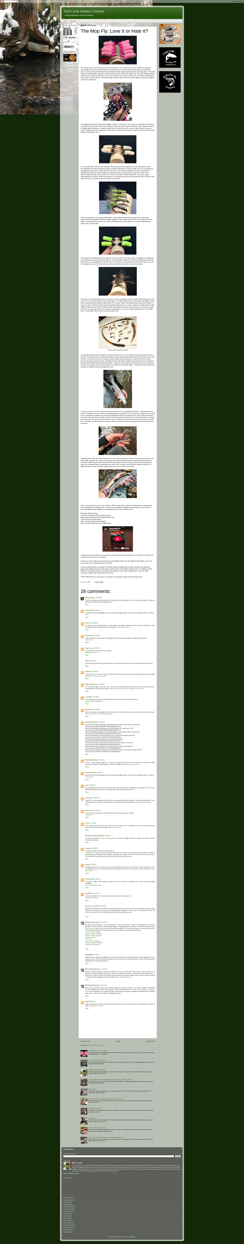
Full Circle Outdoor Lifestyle (84, 11)
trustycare (88, 848)
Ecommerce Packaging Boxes (94, 835)
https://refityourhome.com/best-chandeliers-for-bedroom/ (126, 688)
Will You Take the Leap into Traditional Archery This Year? (105, 1099)
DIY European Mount (94, 1108)
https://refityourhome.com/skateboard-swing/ (98, 714)
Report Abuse (68, 1149)
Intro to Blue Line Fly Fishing (97, 1060)
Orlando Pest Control (114, 827)
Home (65, 21)
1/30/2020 (97, 648)
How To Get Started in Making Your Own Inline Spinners (105, 1137)
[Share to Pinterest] (103, 582)
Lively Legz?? (92, 1089)
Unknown (88, 671)
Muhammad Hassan (91, 684)
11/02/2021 (96, 893)
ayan (86, 785)
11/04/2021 (102, 906)
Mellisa (87, 661)
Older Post (150, 1041)
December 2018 (68, 1225)
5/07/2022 (97, 954)
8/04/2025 (92, 1001)
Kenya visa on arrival (92, 906)
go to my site (89, 777)
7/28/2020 (97, 709)
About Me (73, 21)
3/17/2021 (93, 823)
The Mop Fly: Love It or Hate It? (98, 1050)
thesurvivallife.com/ (123, 627)
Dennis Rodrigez (90, 772)
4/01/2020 (93, 661)
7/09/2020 (95, 671)
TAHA (87, 1001)
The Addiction (92, 1118)
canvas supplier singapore (93, 932)
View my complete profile (70, 1173)
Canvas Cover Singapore (92, 941)
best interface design (91, 897)
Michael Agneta (90, 597)
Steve (87, 614)
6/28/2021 (97, 879)
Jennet (87, 823)
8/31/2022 (104, 985)
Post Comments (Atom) (96, 1045)
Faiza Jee (88, 623)
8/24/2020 (100, 772)
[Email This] (95, 582)
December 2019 (68, 1207)
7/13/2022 (104, 969)
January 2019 (67, 1223)
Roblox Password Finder (111, 959)
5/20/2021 (93, 864)
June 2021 (66, 1202)
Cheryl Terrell (89, 610)
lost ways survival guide (99, 676)
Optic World (88, 640)
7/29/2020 (102, 722)
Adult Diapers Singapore (92, 852)
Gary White (88, 893)
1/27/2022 (104, 922)
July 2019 (66, 1213)
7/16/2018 (99, 597)
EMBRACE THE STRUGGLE (97, 1070)
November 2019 (68, 1209)
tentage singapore (90, 937)
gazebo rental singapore (92, 944)
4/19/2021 (108, 835)
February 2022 (67, 1200)
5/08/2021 (95, 848)
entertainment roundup (96, 1006)
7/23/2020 (102, 684)
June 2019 (66, 1216)
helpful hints (88, 815)
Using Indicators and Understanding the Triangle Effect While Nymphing (110, 1079)
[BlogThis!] (97, 582)
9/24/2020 (92, 785)
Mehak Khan (89, 709)
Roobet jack (89, 635)
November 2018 (68, 1227)
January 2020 (67, 1204)
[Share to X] (99, 582)
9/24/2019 (95, 623)
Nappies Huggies (146, 802)
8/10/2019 (97, 610)
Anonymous (89, 797)
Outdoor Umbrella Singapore (122, 977)
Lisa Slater (88, 697)
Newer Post (85, 1041)
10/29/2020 (97, 810)
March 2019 (67, 1220)
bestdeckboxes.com (91, 652)
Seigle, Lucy (89, 648)
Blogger (132, 1237)
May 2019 (66, 1218)
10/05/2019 (97, 635)
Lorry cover (88, 939)
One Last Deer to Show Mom (97, 1128)
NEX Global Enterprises (92, 922)
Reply (87, 604)
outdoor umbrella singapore (93, 935)
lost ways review (135, 764)
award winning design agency (94, 701)
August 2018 (67, 1229)
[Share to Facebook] (101, 582)
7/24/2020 (96, 697)
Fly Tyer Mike (78, 1163)
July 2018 (66, 1232)
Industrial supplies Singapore (94, 942)
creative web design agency (93, 885)
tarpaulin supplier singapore (93, 934)
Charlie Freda (89, 879)
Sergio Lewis (89, 810)
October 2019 (67, 1211)
